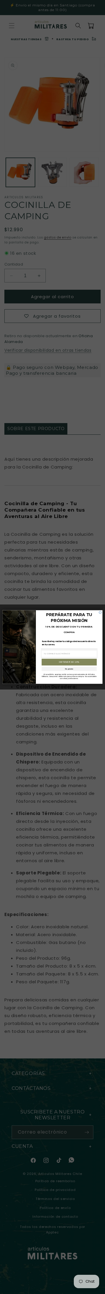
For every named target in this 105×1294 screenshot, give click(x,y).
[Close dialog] (100, 612)
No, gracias (69, 669)
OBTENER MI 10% (69, 662)
